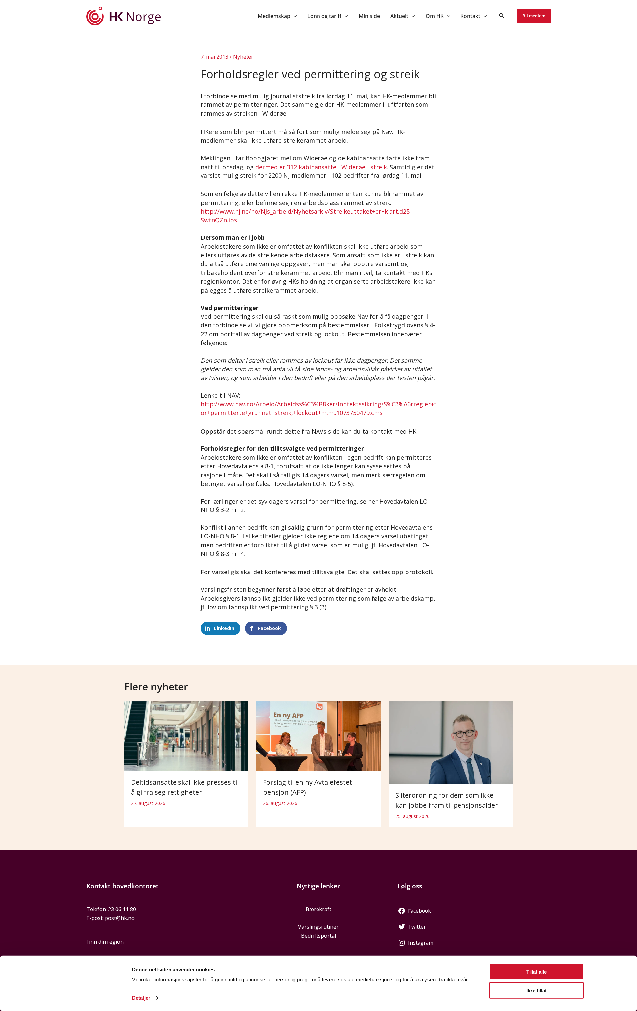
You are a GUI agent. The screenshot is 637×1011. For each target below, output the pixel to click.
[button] (293, 16)
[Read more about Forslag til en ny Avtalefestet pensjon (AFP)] (318, 735)
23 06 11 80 (122, 909)
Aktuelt (399, 16)
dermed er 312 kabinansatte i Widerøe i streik (321, 167)
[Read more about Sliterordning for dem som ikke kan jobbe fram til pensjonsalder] (451, 742)
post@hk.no (120, 918)
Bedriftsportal (318, 935)
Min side (369, 16)
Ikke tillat (536, 990)
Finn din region (105, 941)
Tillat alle (536, 972)
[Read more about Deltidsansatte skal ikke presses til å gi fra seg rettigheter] (186, 735)
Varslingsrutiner (318, 926)
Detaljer (141, 998)
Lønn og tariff (324, 16)
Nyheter (243, 56)
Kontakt (470, 16)
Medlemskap (274, 16)
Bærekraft (318, 909)
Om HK (435, 16)
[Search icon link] (502, 16)
